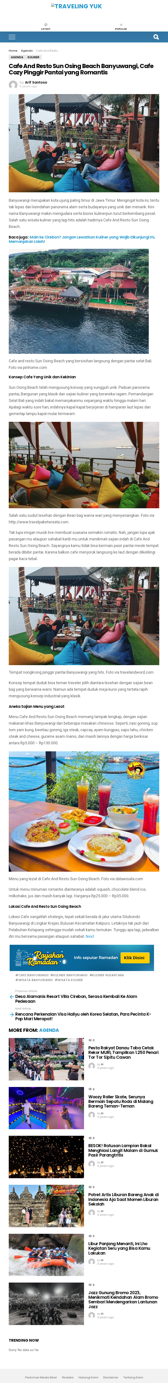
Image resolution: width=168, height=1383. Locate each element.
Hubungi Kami (88, 1377)
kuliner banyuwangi (70, 975)
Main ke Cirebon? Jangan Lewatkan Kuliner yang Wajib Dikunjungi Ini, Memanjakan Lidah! (82, 239)
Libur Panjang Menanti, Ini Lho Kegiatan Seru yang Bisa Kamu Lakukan (119, 1248)
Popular (121, 28)
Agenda (49, 1030)
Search (156, 37)
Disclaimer (110, 1377)
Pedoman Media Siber (41, 1377)
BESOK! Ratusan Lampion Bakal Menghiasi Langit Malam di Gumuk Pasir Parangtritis (123, 1150)
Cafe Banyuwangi (33, 975)
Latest (46, 28)
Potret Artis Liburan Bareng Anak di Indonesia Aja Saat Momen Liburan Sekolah (123, 1199)
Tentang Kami (133, 1377)
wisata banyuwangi (35, 980)
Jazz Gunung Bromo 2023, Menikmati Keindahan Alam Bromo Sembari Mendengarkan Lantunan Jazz (123, 1300)
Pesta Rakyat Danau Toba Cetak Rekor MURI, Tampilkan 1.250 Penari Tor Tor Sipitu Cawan (123, 1052)
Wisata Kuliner (70, 980)
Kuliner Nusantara (108, 975)
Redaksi (68, 1377)
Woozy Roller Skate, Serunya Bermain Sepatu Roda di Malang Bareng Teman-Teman (120, 1101)
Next (90, 936)
